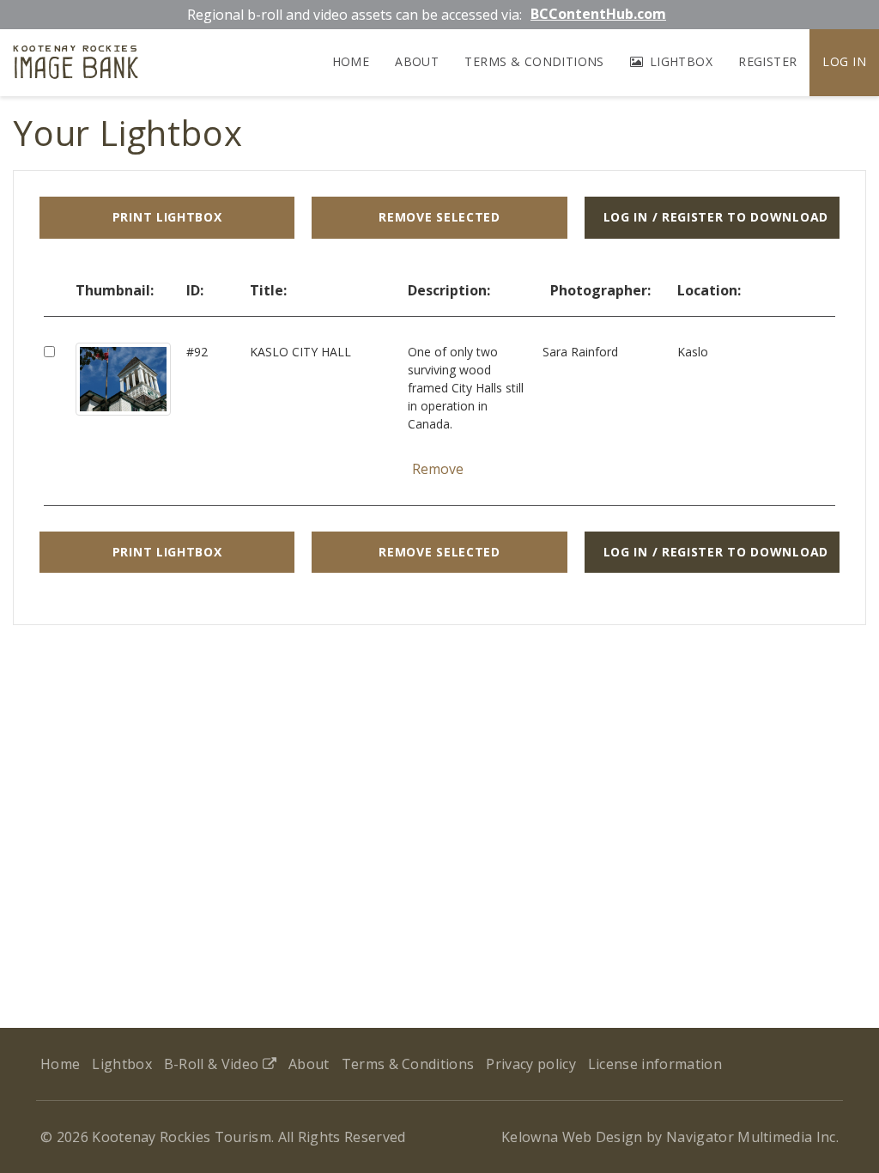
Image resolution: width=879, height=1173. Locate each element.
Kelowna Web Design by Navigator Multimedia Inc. (670, 1136)
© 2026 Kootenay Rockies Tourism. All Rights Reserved (223, 1136)
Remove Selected (439, 217)
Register (767, 61)
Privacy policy (530, 1063)
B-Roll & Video (213, 1063)
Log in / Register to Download (715, 217)
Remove (438, 468)
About (417, 61)
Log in (844, 61)
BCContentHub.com (598, 13)
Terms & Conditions (534, 61)
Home (351, 61)
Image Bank (76, 65)
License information (655, 1063)
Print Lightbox (167, 217)
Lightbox (679, 61)
